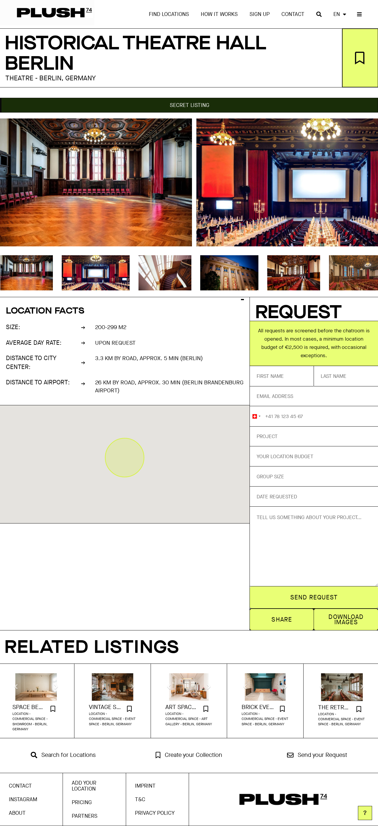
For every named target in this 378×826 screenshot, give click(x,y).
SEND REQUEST (314, 597)
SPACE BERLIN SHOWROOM (28, 707)
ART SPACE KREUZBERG (181, 707)
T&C (140, 799)
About (17, 813)
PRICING (82, 802)
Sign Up (260, 14)
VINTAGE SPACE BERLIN (105, 707)
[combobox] (256, 416)
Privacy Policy (155, 813)
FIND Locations (169, 14)
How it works (219, 14)
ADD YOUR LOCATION (84, 785)
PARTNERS (84, 816)
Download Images (345, 619)
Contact (292, 14)
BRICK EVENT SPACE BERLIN (258, 707)
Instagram (23, 799)
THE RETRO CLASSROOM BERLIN (334, 707)
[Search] (319, 14)
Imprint (145, 785)
